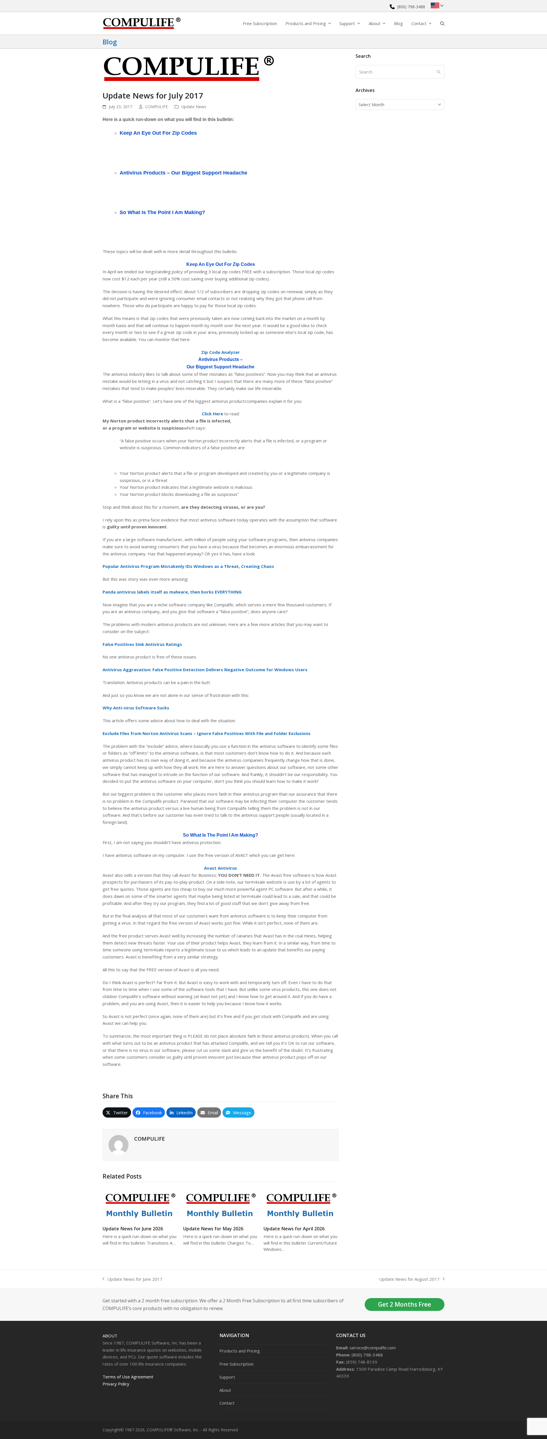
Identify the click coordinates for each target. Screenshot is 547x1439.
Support (227, 1377)
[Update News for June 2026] (140, 1204)
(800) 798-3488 (411, 6)
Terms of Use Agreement (128, 1377)
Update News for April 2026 (294, 1228)
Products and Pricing (239, 1351)
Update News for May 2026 (213, 1228)
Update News (193, 106)
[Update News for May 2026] (220, 1204)
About (110, 1336)
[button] (442, 23)
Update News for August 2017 (409, 1279)
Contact (226, 1403)
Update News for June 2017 (132, 1279)
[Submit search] (438, 72)
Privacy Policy (116, 1384)
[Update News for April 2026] (301, 1204)
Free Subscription (236, 1364)
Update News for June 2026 (133, 1228)
